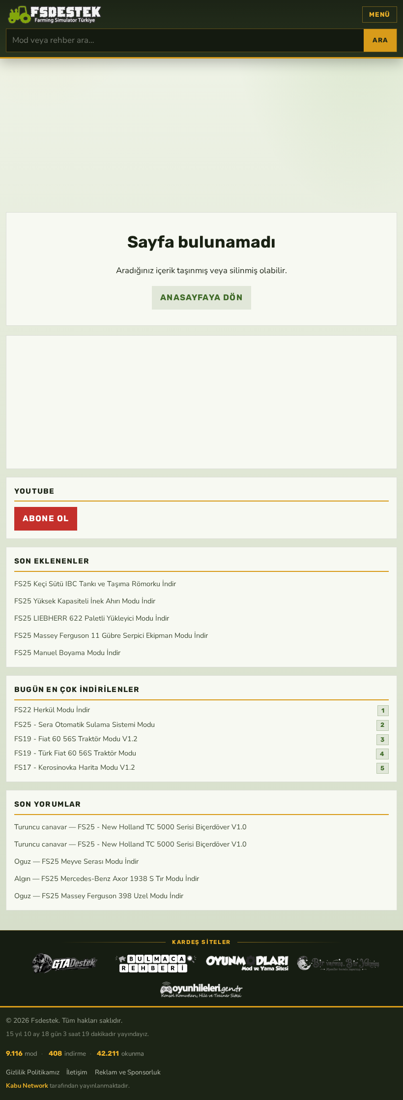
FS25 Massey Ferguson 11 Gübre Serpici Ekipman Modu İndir (111, 635)
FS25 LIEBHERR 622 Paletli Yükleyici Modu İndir (91, 618)
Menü (379, 14)
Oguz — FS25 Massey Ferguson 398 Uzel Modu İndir (98, 895)
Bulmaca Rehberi (156, 963)
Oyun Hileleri (201, 989)
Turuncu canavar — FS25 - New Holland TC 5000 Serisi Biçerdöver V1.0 (130, 827)
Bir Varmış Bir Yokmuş (338, 963)
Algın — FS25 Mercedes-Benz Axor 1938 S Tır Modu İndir (106, 878)
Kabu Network (27, 1085)
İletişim (76, 1072)
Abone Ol (46, 518)
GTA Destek (65, 963)
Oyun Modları (247, 963)
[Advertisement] (201, 134)
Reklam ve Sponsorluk (128, 1072)
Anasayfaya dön (201, 297)
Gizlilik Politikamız (32, 1072)
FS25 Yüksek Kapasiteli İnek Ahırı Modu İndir (84, 601)
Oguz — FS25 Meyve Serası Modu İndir (76, 861)
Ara (380, 40)
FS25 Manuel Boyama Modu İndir (67, 652)
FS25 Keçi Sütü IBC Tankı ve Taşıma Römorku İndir (95, 584)
